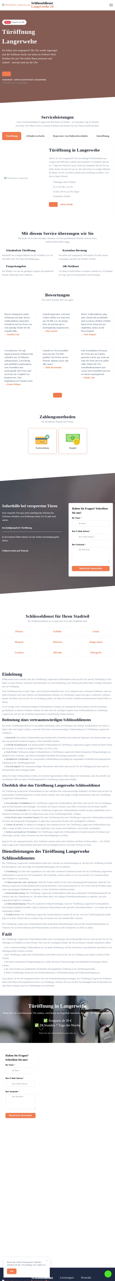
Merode (57, 652)
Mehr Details (66, 204)
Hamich (19, 642)
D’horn (19, 631)
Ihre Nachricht (78, 545)
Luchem (19, 652)
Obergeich (95, 652)
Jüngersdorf (95, 642)
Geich (96, 631)
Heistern (57, 642)
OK (11, 1271)
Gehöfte (57, 631)
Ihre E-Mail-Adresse (80, 531)
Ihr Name (76, 518)
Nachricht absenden (90, 568)
